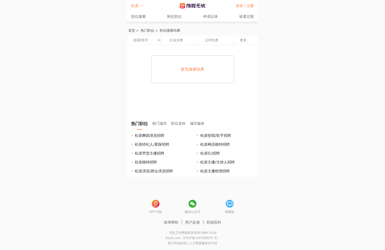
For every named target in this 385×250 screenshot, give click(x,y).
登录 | (241, 5)
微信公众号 (192, 212)
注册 (250, 5)
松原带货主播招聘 (149, 153)
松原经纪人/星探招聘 (152, 144)
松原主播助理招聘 (215, 171)
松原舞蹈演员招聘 (149, 135)
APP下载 (155, 212)
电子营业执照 (177, 243)
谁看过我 (246, 16)
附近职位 (174, 16)
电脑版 (229, 212)
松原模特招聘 (146, 162)
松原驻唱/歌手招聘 (215, 135)
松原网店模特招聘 (215, 144)
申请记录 (210, 16)
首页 (131, 30)
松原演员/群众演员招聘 (154, 171)
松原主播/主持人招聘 (217, 162)
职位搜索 (138, 16)
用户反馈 (192, 222)
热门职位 (147, 30)
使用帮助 (171, 222)
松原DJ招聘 (210, 153)
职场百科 (214, 222)
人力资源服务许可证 (203, 243)
